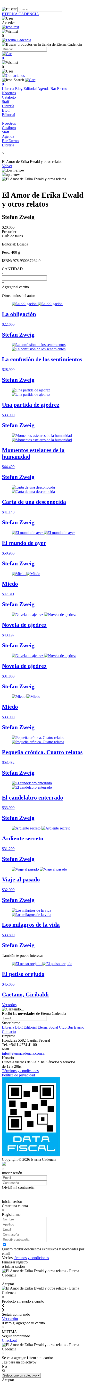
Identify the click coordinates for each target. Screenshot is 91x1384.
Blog (19, 88)
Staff (5, 102)
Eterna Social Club (52, 1027)
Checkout (9, 1340)
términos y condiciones (31, 1258)
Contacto (9, 1032)
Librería (8, 88)
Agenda (43, 88)
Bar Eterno (58, 88)
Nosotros (9, 93)
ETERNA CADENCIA (20, 14)
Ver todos (9, 1005)
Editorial (30, 88)
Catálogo (9, 97)
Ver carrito (10, 1319)
